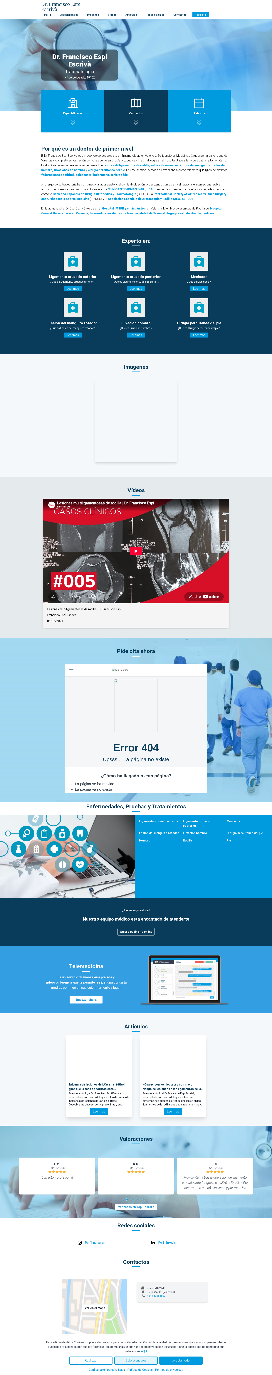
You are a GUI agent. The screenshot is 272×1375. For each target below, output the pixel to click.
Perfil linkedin (167, 1242)
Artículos (131, 14)
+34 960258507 (156, 1295)
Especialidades (69, 14)
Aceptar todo (181, 1360)
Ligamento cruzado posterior (196, 823)
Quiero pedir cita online (136, 931)
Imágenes (93, 14)
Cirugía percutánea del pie (245, 833)
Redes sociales (155, 14)
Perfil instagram (95, 1242)
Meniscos (233, 821)
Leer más (73, 288)
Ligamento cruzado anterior (159, 821)
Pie (229, 840)
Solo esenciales (136, 1360)
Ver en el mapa (95, 1308)
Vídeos (112, 14)
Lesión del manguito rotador (159, 833)
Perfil (47, 14)
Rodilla (187, 840)
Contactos (180, 14)
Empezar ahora (86, 999)
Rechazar (91, 1360)
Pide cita (200, 14)
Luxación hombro (195, 833)
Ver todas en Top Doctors (136, 1207)
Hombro (144, 840)
